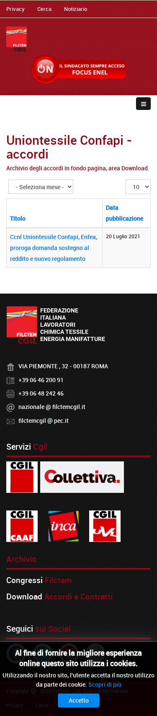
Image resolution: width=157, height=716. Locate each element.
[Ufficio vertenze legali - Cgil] (105, 525)
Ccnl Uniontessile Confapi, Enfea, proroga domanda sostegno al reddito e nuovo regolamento (53, 248)
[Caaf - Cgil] (22, 525)
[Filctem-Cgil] (16, 39)
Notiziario (75, 9)
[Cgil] (22, 476)
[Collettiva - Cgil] (82, 476)
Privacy (15, 9)
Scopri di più (104, 684)
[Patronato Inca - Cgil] (63, 525)
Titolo (18, 218)
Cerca (44, 9)
